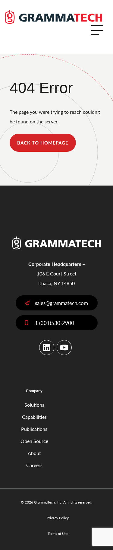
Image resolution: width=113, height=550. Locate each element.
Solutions (34, 404)
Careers (34, 465)
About (34, 453)
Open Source (34, 440)
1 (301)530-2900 (54, 322)
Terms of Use (58, 533)
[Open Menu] (97, 30)
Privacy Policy (58, 517)
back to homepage (42, 142)
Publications (34, 428)
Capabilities (34, 416)
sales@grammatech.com (61, 303)
